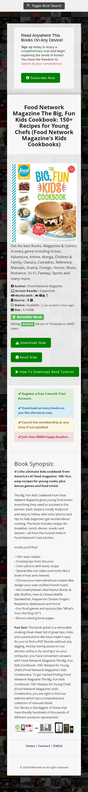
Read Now (28, 357)
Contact (44, 746)
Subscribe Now (42, 78)
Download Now (32, 342)
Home (30, 746)
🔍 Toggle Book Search (44, 6)
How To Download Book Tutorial (46, 372)
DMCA (57, 746)
